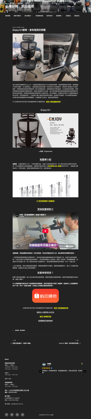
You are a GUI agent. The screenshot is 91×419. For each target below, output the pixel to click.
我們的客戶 (50, 16)
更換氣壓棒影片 (45, 209)
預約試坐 (76, 16)
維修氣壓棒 (22, 330)
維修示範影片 (17, 16)
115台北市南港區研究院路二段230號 (19, 390)
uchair (22, 27)
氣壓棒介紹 (45, 159)
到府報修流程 (39, 16)
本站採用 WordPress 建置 (46, 415)
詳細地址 (68, 16)
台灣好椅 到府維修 (19, 6)
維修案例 (58, 16)
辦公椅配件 (28, 16)
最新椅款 (7, 16)
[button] (84, 371)
